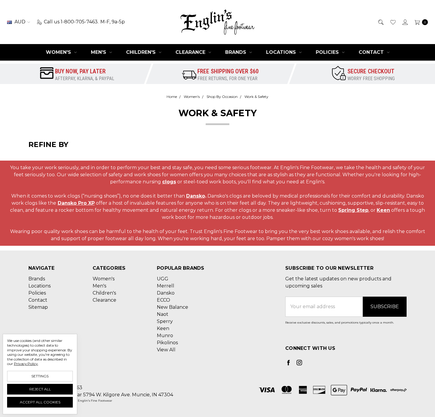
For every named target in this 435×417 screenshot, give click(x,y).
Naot (162, 314)
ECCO (163, 300)
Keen (383, 210)
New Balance (172, 307)
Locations (281, 52)
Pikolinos (167, 342)
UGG (162, 279)
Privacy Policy (26, 363)
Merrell (165, 286)
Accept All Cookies (40, 402)
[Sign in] (404, 22)
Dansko (195, 196)
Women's (59, 52)
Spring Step (353, 210)
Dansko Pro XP (76, 203)
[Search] (380, 22)
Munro (165, 335)
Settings (40, 376)
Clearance (191, 52)
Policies (328, 52)
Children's (141, 52)
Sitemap (38, 307)
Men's (99, 52)
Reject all (40, 389)
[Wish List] (392, 22)
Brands (236, 52)
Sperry (165, 321)
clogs (169, 182)
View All (166, 350)
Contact (372, 52)
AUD (20, 22)
